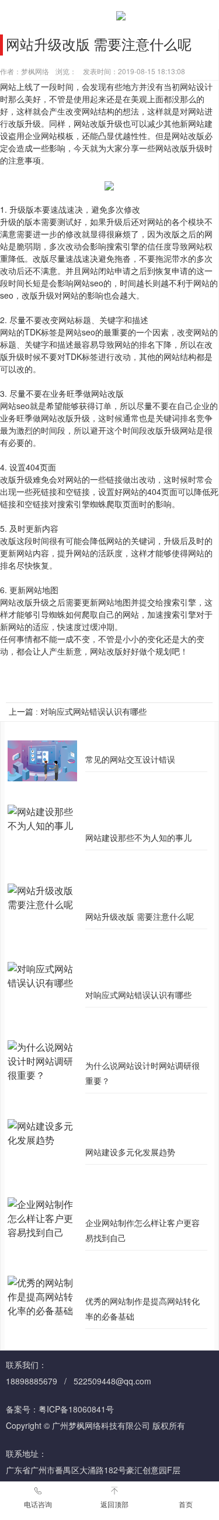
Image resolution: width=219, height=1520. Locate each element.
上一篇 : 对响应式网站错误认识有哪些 (78, 711)
